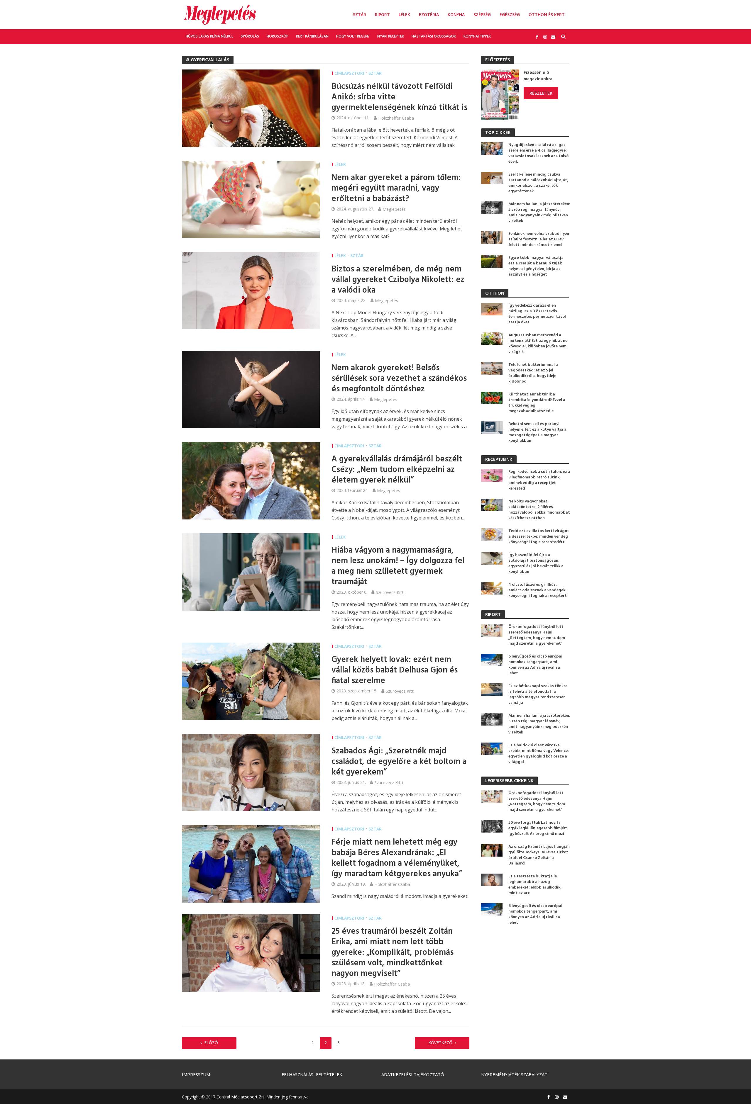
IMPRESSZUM (196, 1074)
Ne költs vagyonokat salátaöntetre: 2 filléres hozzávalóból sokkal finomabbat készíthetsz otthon (539, 510)
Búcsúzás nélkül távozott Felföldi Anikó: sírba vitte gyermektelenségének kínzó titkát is (399, 97)
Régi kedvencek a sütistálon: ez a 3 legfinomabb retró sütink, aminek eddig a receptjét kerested (539, 480)
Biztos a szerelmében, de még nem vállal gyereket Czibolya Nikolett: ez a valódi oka (397, 280)
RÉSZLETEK (541, 93)
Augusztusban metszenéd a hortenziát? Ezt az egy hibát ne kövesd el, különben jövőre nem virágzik (537, 343)
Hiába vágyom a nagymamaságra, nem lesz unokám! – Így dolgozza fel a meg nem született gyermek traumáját (397, 566)
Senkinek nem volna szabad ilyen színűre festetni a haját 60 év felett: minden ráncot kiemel (538, 239)
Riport (382, 14)
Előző (211, 1042)
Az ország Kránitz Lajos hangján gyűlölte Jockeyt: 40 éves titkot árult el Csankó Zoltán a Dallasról (539, 855)
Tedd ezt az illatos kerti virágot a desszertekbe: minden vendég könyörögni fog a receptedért (538, 536)
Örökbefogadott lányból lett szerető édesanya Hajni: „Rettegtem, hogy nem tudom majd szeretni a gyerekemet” (536, 635)
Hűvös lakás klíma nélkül (209, 36)
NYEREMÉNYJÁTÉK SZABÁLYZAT (514, 1074)
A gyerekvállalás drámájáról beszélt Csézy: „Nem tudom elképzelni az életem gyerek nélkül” (396, 470)
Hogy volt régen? (353, 36)
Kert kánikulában (312, 36)
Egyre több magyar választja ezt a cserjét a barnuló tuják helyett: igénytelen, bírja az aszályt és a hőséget (536, 266)
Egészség (510, 14)
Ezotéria (429, 14)
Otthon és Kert (547, 14)
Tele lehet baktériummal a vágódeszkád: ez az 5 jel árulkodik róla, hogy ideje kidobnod (533, 373)
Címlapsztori (349, 73)
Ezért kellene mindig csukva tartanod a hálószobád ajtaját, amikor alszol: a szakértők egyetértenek (538, 183)
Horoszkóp (277, 36)
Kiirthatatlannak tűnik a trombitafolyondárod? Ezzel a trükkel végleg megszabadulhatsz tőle (536, 403)
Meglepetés (394, 209)
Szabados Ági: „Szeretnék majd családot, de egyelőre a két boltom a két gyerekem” (398, 762)
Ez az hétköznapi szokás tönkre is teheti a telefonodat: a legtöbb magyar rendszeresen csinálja (537, 694)
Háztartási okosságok (434, 36)
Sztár (359, 14)
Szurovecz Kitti (390, 592)
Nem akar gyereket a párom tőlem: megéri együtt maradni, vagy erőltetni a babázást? (396, 188)
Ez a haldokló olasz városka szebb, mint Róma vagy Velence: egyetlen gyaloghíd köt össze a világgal (538, 754)
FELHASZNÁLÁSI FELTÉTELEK (312, 1074)
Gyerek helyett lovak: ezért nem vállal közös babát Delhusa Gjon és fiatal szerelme (394, 670)
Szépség (482, 14)
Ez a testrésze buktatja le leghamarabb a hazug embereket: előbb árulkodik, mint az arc (534, 885)
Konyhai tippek (477, 36)
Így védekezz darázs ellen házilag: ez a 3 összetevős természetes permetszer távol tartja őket (537, 314)
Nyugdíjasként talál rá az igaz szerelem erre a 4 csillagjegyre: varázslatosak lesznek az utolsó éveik (538, 153)
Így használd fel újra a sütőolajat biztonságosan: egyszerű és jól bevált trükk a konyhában (536, 563)
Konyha (456, 14)
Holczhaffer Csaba (396, 118)
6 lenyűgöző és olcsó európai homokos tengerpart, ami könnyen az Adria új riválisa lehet (535, 665)
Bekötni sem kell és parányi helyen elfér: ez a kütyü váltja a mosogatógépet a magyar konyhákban (537, 432)
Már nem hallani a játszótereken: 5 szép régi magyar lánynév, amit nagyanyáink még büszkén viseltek (539, 212)
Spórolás (250, 36)
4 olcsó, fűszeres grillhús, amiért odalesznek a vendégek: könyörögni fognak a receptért (537, 590)
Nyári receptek (390, 36)
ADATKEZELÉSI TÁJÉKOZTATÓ (412, 1074)
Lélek (404, 14)
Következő (440, 1042)
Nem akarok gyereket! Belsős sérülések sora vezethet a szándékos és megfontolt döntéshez (399, 379)
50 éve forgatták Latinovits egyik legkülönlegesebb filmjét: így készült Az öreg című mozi (537, 828)
